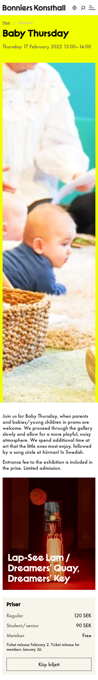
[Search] (83, 7)
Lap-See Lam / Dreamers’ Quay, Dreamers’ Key (43, 569)
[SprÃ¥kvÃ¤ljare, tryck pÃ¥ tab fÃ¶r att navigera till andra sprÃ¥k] (74, 7)
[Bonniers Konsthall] (34, 7)
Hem (6, 22)
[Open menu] (92, 7)
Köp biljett (49, 664)
